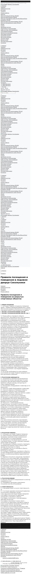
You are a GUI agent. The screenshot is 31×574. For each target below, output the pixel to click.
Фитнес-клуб (4, 80)
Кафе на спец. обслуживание (9, 30)
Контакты (3, 82)
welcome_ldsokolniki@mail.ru (11, 558)
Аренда (3, 54)
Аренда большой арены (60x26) (10, 16)
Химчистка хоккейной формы (9, 33)
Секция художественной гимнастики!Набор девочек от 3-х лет (11, 572)
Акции (2, 64)
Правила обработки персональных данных (13, 569)
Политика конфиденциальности (10, 568)
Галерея (3, 7)
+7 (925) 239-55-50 (6, 265)
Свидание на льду (6, 27)
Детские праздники (6, 81)
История (3, 10)
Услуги (2, 65)
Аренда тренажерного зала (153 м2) (11, 23)
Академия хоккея (6, 75)
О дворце (3, 45)
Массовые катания (6, 74)
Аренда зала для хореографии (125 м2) (11, 21)
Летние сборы (5, 78)
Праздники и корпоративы (8, 28)
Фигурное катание (6, 77)
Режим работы (5, 13)
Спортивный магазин (7, 31)
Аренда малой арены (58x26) (9, 17)
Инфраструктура (5, 8)
